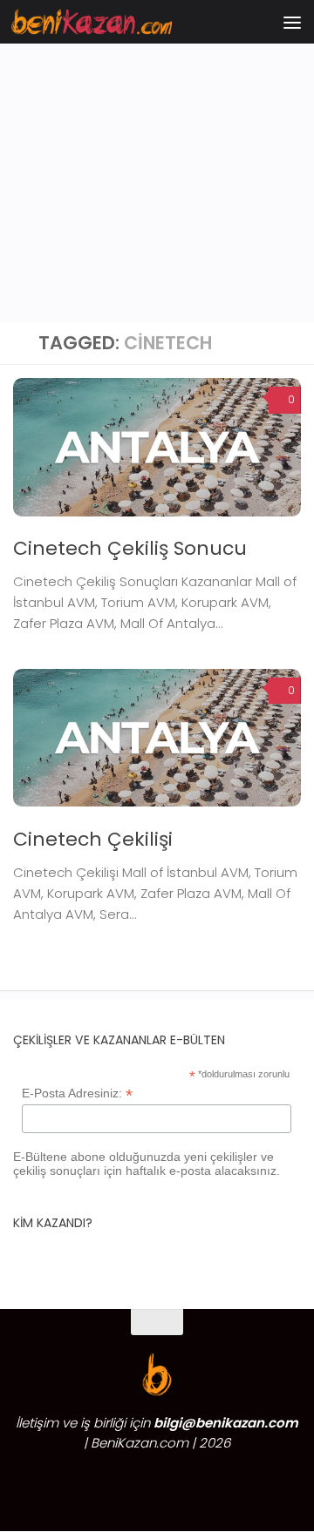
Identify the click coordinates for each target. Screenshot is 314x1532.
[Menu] (292, 22)
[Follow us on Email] (235, 1482)
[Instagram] (141, 1482)
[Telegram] (110, 1482)
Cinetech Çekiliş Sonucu (130, 548)
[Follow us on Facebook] (172, 1482)
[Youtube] (204, 1482)
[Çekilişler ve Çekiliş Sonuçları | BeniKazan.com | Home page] (118, 21)
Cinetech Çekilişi (93, 839)
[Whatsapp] (78, 1482)
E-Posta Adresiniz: (77, 1093)
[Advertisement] (157, 165)
